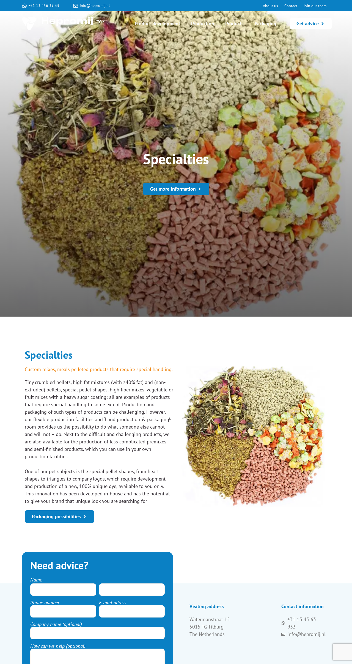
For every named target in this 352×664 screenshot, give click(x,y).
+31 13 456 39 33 (44, 5)
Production (202, 23)
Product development (157, 23)
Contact (290, 5)
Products (234, 23)
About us (270, 5)
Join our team (315, 5)
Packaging (265, 23)
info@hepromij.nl (95, 5)
